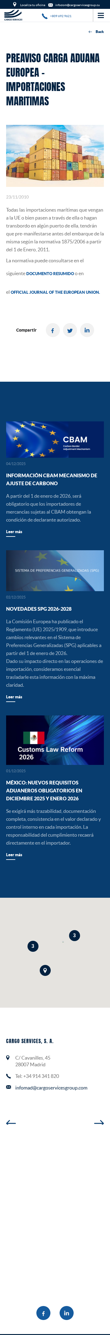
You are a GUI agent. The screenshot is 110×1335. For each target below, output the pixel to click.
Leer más (14, 531)
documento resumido (50, 273)
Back (99, 32)
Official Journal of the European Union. (55, 292)
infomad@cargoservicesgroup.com (51, 1087)
